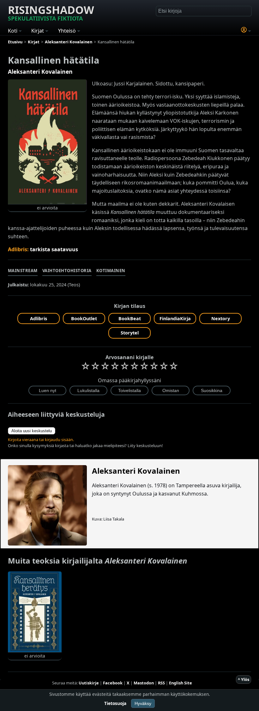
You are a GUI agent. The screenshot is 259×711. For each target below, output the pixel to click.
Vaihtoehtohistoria (67, 270)
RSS (161, 683)
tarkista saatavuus (54, 249)
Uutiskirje (89, 683)
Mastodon (144, 683)
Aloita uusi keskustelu (31, 430)
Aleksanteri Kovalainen (40, 71)
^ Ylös (243, 679)
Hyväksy (143, 703)
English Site (180, 683)
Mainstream (23, 270)
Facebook (113, 683)
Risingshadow (51, 12)
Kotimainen (110, 270)
